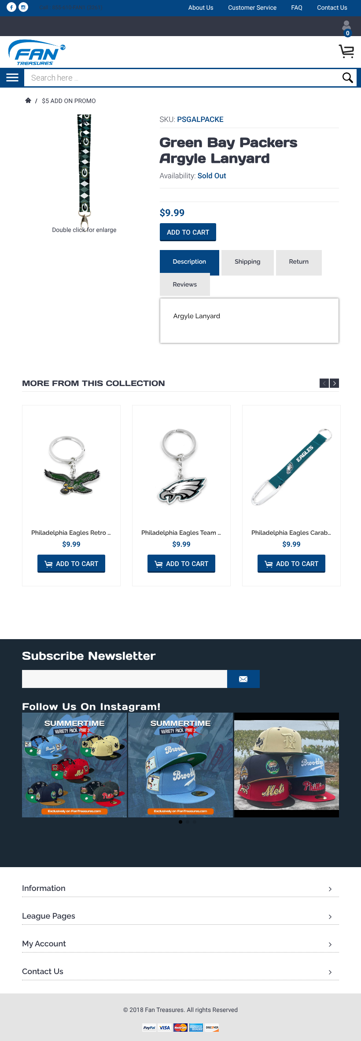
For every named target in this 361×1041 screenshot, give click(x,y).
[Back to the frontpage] (27, 101)
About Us (201, 7)
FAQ (296, 7)
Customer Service (252, 7)
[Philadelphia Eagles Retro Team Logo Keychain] (71, 467)
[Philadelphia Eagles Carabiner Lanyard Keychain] (291, 467)
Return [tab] (299, 261)
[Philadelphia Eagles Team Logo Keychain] (181, 467)
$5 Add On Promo (69, 101)
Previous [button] (324, 383)
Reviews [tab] (185, 284)
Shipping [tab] (247, 261)
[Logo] (37, 52)
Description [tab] (189, 261)
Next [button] (334, 383)
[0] (347, 51)
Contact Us (332, 7)
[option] (71, 495)
